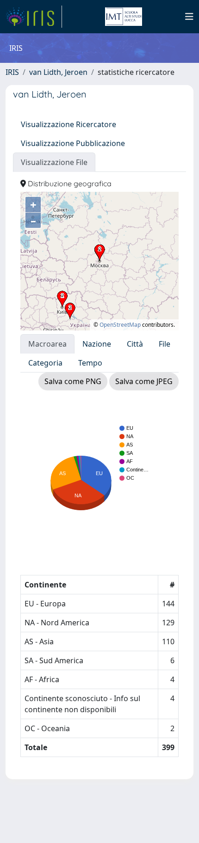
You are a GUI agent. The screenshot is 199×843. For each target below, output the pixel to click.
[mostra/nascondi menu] (189, 16)
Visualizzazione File (54, 162)
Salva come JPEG (144, 381)
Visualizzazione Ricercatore (68, 124)
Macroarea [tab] (47, 344)
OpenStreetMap (120, 325)
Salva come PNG (72, 381)
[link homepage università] (123, 17)
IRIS (12, 72)
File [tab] (164, 344)
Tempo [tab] (90, 363)
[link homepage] (34, 17)
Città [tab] (135, 344)
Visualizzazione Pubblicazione (73, 143)
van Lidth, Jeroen (58, 72)
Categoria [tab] (45, 363)
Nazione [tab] (96, 344)
